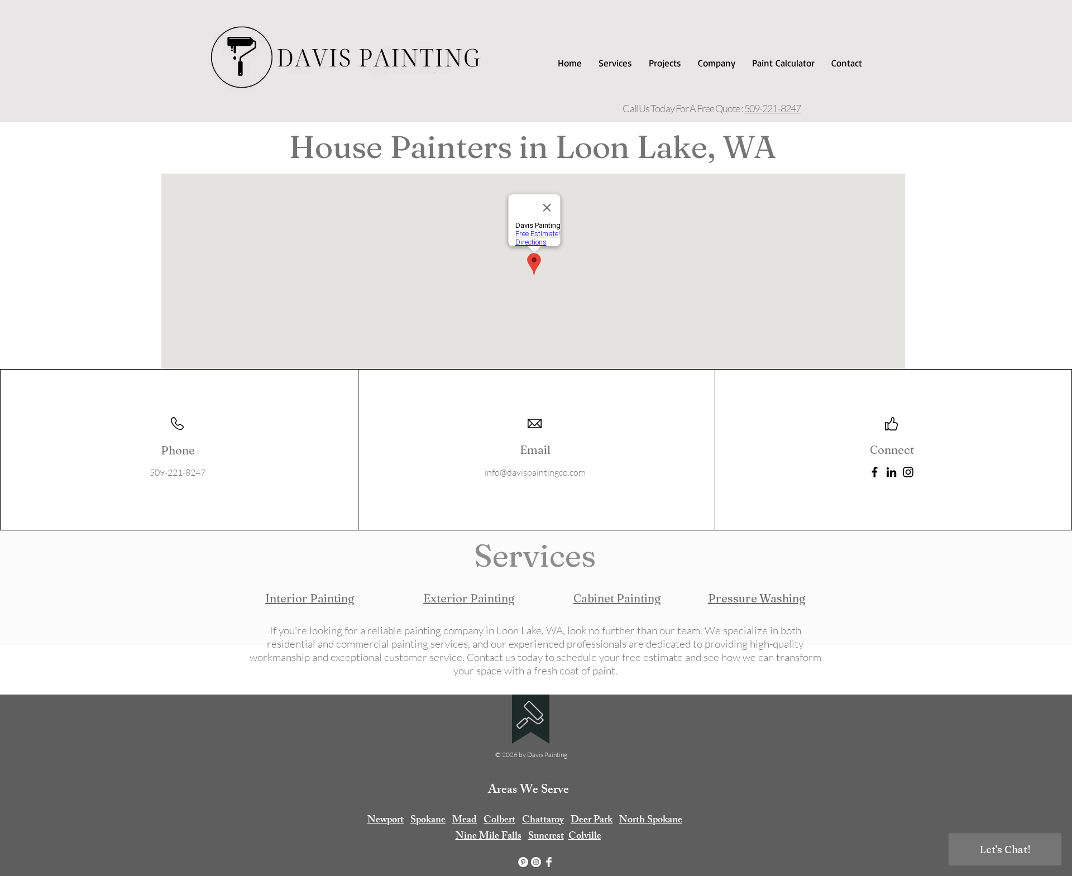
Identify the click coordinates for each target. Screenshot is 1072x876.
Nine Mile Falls (488, 837)
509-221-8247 (772, 108)
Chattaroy (543, 821)
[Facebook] (875, 472)
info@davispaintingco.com (535, 472)
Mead (464, 821)
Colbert (499, 821)
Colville (584, 837)
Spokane (428, 821)
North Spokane (650, 821)
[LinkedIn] (891, 472)
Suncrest (546, 837)
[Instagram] (908, 472)
